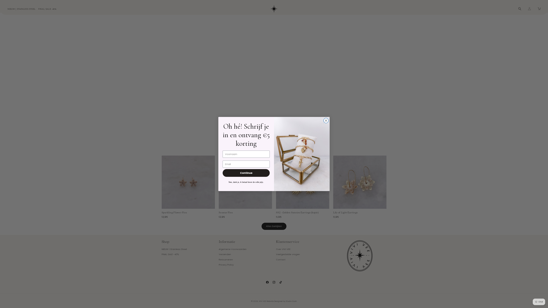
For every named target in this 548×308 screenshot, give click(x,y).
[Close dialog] (326, 120)
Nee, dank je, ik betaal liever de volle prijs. (246, 182)
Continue (246, 173)
